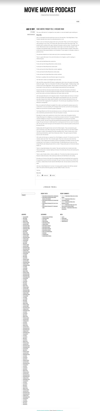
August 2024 (25, 240)
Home (77, 21)
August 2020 (25, 295)
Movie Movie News (46, 227)
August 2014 (25, 364)
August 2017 (25, 334)
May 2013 (25, 385)
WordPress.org (65, 221)
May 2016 (25, 350)
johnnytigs (64, 207)
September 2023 (26, 252)
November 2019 (26, 307)
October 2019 (25, 309)
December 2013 (26, 374)
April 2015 (25, 358)
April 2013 (25, 386)
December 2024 (26, 237)
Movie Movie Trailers (46, 230)
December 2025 (26, 225)
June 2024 (25, 241)
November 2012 (26, 394)
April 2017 (25, 339)
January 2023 (26, 260)
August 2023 (25, 253)
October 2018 (25, 320)
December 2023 (26, 247)
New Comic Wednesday (47, 231)
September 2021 (26, 276)
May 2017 (25, 338)
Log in (63, 216)
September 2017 (26, 332)
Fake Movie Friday (46, 222)
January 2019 (26, 319)
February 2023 (26, 259)
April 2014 (25, 369)
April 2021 (25, 284)
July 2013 (25, 382)
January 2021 (26, 288)
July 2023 (25, 254)
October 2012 (25, 395)
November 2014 (26, 363)
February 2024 (26, 244)
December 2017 (26, 328)
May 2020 (25, 300)
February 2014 (26, 372)
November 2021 (26, 275)
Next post (54, 186)
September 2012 (26, 396)
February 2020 (26, 304)
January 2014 (26, 373)
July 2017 (25, 335)
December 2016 (26, 345)
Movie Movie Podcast (50, 9)
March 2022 (25, 271)
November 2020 (26, 291)
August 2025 (25, 230)
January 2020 (26, 306)
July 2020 (25, 297)
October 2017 (25, 331)
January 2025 (26, 235)
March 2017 (25, 341)
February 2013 (26, 389)
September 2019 (26, 310)
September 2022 (26, 265)
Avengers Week (45, 218)
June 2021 (25, 281)
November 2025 (26, 227)
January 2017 (26, 344)
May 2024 (25, 243)
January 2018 (26, 326)
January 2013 (26, 391)
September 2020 (26, 294)
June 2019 (25, 313)
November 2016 (26, 347)
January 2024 (26, 246)
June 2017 (25, 336)
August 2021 (25, 278)
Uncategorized (31, 34)
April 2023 (25, 257)
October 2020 (25, 293)
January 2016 (26, 353)
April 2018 (25, 323)
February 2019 (26, 317)
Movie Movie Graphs (46, 225)
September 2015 (26, 354)
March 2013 (25, 388)
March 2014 (25, 370)
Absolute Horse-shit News (47, 216)
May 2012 (25, 402)
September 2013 (26, 379)
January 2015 (26, 361)
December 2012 (26, 392)
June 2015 (25, 357)
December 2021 (26, 273)
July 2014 (25, 366)
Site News (44, 232)
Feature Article (45, 224)
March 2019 (25, 316)
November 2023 (26, 249)
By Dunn (33, 32)
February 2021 (26, 287)
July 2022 (25, 266)
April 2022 (25, 269)
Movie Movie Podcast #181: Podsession (50, 195)
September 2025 (26, 228)
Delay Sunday (45, 221)
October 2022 (25, 263)
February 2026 (26, 222)
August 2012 (25, 398)
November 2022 (26, 262)
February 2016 (26, 351)
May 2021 (25, 282)
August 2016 (25, 348)
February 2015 (26, 360)
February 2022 (26, 272)
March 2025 (25, 232)
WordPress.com (60, 410)
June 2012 (25, 401)
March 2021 (25, 285)
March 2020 (25, 303)
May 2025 (25, 231)
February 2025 (26, 234)
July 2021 (25, 279)
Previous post (46, 186)
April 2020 (25, 301)
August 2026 (25, 216)
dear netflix (44, 219)
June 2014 (25, 367)
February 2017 (26, 342)
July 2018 (25, 322)
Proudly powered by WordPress (43, 410)
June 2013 (25, 383)
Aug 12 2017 (30, 29)
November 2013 (26, 376)
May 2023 (25, 256)
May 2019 (25, 314)
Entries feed (64, 218)
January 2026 (26, 224)
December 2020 (26, 290)
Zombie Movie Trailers (46, 235)
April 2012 (25, 404)
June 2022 (25, 268)
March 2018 (25, 325)
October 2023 (25, 250)
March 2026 (25, 221)
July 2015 (25, 355)
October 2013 (25, 377)
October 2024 (25, 238)
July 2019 (25, 312)
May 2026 (25, 218)
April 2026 (25, 219)
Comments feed (65, 219)
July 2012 (25, 399)
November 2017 (26, 329)
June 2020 (25, 298)
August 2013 (25, 380)
